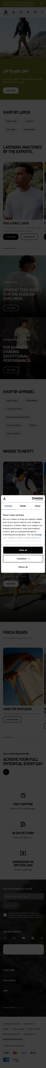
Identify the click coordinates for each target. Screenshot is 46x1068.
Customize (21, 558)
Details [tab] (23, 506)
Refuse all (23, 567)
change (38, 534)
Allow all (23, 550)
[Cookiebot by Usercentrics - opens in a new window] (32, 498)
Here (16, 541)
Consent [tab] (8, 506)
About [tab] (38, 506)
